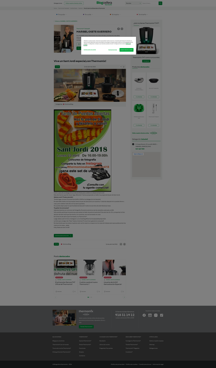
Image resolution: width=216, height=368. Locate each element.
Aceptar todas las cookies (126, 49)
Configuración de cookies (90, 49)
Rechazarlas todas (112, 49)
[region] (108, 46)
